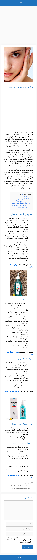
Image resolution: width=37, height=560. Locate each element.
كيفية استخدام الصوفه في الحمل (21, 488)
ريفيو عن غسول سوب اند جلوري (21, 485)
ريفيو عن (28, 483)
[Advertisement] (18, 24)
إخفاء (22, 194)
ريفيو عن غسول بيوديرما (12, 391)
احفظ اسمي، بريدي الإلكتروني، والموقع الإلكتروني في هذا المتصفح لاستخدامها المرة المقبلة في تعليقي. (18, 540)
